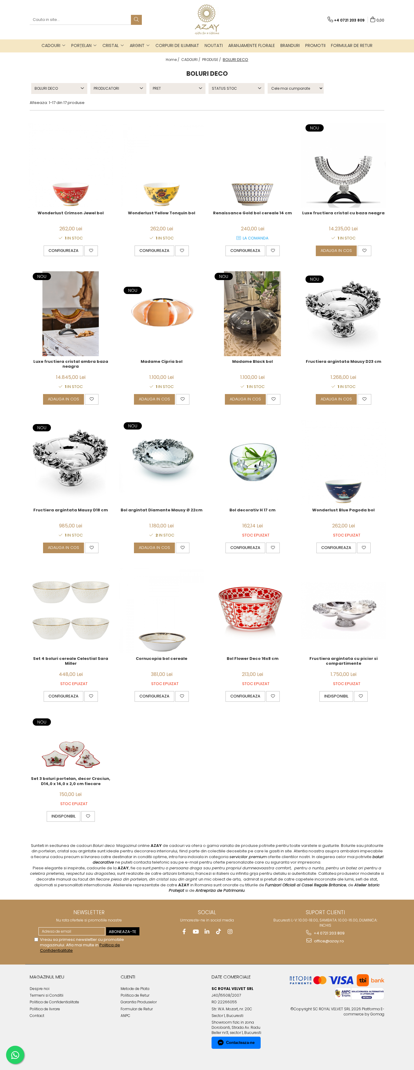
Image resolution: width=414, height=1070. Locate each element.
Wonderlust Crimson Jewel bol (71, 213)
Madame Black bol (252, 361)
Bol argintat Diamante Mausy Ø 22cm (161, 510)
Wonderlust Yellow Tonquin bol (161, 213)
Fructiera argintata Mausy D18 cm (70, 510)
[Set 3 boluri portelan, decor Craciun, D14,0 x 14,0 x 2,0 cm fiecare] (70, 745)
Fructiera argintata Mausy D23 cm (343, 361)
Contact (37, 1015)
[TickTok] (218, 931)
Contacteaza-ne (240, 1042)
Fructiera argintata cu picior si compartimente (343, 661)
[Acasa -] (207, 20)
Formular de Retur (351, 45)
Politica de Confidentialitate (54, 1002)
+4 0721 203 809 (329, 933)
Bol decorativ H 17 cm (252, 510)
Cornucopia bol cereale (161, 658)
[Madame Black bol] (252, 313)
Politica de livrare (45, 1008)
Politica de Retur (135, 995)
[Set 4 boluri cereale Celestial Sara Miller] (70, 610)
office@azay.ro (328, 941)
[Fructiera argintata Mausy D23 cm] (343, 313)
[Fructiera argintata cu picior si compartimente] (343, 611)
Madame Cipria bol (161, 361)
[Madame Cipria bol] (161, 313)
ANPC (125, 1015)
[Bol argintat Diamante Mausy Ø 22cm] (161, 462)
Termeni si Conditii (46, 995)
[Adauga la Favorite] (91, 251)
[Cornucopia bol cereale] (161, 610)
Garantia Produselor (139, 1002)
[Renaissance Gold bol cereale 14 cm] (252, 165)
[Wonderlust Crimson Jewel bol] (70, 165)
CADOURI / (191, 59)
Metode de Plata (135, 988)
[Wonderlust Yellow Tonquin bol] (161, 165)
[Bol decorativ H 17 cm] (252, 462)
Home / (173, 59)
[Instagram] (230, 931)
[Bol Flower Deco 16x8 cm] (252, 610)
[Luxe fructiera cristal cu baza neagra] (343, 165)
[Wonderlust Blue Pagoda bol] (343, 462)
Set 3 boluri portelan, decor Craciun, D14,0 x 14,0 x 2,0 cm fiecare (70, 781)
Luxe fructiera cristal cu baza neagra (343, 213)
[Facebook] (184, 931)
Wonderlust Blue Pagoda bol (343, 510)
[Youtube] (195, 931)
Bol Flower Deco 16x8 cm (253, 658)
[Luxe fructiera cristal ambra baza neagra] (70, 313)
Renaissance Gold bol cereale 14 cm (252, 213)
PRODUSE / (212, 59)
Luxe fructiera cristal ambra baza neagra (70, 364)
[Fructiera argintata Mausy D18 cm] (70, 462)
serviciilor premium (248, 857)
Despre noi (39, 988)
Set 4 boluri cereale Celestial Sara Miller (70, 661)
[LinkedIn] (207, 931)
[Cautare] (136, 20)
